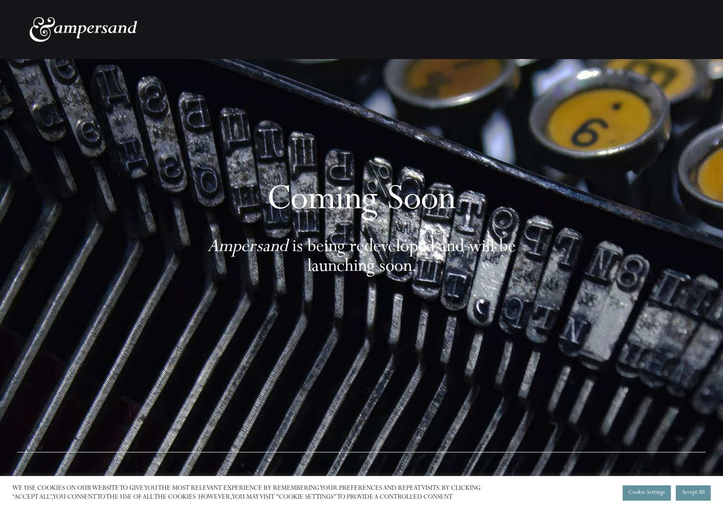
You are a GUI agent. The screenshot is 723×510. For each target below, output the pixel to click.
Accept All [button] (693, 493)
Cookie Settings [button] (647, 493)
